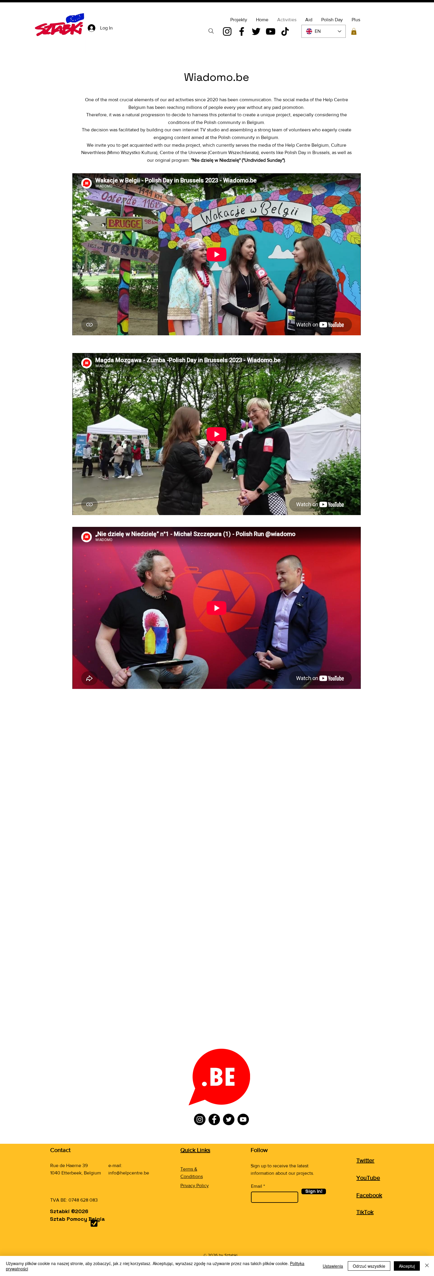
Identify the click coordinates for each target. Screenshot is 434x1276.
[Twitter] (256, 31)
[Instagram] (227, 31)
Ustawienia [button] (333, 1266)
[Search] (211, 31)
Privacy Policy (194, 1185)
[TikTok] (285, 31)
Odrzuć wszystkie (369, 1266)
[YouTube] (270, 31)
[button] (354, 31)
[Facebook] (241, 31)
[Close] (426, 1266)
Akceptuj (407, 1266)
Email (256, 1186)
